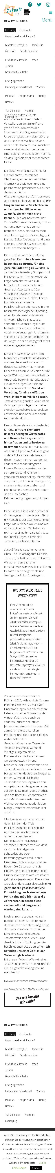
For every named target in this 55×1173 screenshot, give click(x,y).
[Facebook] (30, 4)
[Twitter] (39, 4)
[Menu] (45, 12)
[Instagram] (48, 4)
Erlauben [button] (36, 1168)
